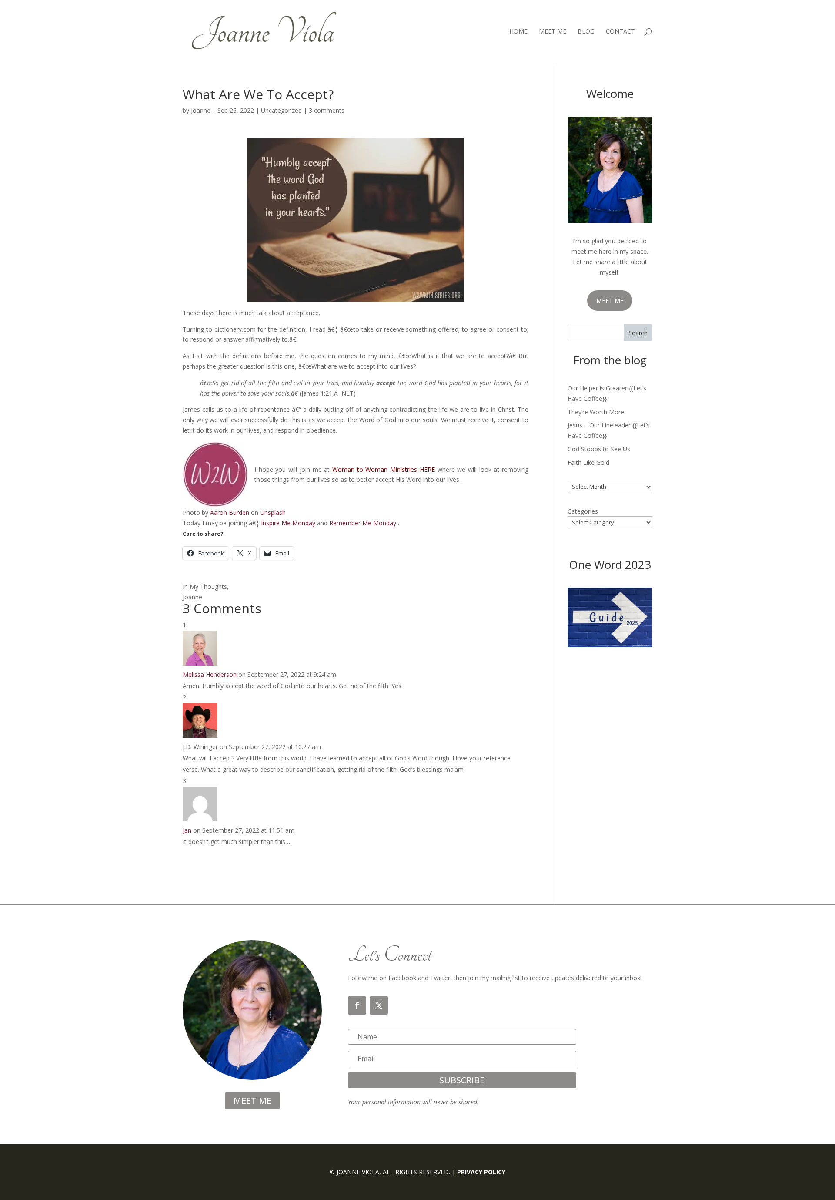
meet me (252, 1100)
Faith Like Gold (588, 462)
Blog (586, 31)
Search (638, 333)
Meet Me (552, 31)
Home (518, 31)
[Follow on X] (379, 1005)
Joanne (200, 110)
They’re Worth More (596, 412)
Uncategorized (281, 110)
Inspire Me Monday (288, 523)
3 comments (326, 110)
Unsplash (273, 512)
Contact (620, 31)
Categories (583, 511)
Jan (187, 830)
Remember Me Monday (362, 523)
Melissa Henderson (210, 674)
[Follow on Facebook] (357, 1005)
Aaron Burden (229, 512)
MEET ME (610, 300)
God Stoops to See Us (599, 449)
